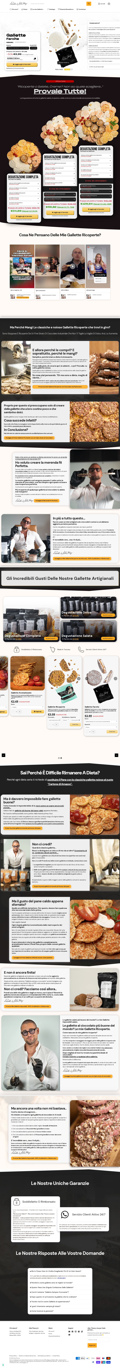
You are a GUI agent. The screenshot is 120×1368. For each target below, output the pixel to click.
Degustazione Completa (23, 636)
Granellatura (66, 717)
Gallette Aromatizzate (21, 693)
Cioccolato (51, 717)
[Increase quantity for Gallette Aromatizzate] (20, 711)
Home (50, 1333)
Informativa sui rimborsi (44, 1356)
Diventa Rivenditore (54, 1336)
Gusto (8, 45)
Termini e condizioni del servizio (27, 1356)
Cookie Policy (56, 1356)
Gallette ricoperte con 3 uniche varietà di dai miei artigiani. (63, 710)
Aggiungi (38, 711)
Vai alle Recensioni (20, 42)
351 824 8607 (61, 1278)
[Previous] (13, 671)
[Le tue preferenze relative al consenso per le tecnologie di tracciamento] (3, 1365)
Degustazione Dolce (76, 612)
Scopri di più (63, 62)
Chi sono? (51, 1331)
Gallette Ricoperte (56, 707)
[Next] (105, 273)
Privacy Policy (13, 1356)
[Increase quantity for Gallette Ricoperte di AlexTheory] (56, 724)
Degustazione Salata (77, 636)
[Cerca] (88, 4)
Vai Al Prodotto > (51, 638)
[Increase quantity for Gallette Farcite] (93, 731)
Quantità (33, 45)
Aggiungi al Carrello (23, 64)
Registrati (92, 1345)
